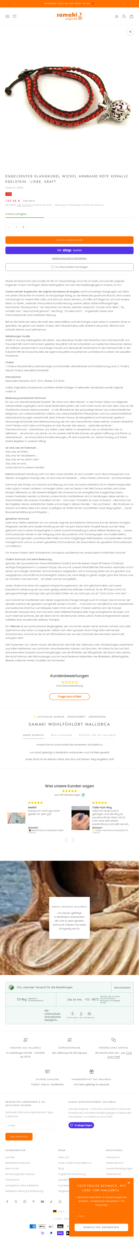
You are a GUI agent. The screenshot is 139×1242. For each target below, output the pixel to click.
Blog (61, 1168)
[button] (67, 840)
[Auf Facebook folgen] (7, 1201)
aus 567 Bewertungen (67, 795)
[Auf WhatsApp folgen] (60, 1201)
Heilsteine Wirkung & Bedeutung (24, 1191)
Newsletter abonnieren (101, 1227)
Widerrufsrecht (115, 1163)
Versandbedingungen (119, 1168)
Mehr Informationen (122, 987)
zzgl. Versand (24, 205)
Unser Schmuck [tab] (33, 735)
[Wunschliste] (14, 16)
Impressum (113, 1157)
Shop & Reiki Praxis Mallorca (74, 1163)
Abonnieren (19, 1136)
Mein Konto (12, 1168)
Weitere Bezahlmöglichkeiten (69, 258)
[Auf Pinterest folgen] (33, 1201)
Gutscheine (12, 1179)
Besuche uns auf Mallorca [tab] (97, 735)
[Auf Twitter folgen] (16, 1201)
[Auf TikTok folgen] (51, 1201)
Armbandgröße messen (20, 1174)
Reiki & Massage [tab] (62, 735)
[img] (69, 791)
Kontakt (10, 1157)
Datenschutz (113, 1174)
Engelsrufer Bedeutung (72, 1174)
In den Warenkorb (69, 240)
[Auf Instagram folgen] (24, 1201)
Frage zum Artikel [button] (69, 696)
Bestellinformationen (17, 1163)
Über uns (63, 1157)
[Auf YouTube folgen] (42, 1201)
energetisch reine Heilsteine (21, 1185)
